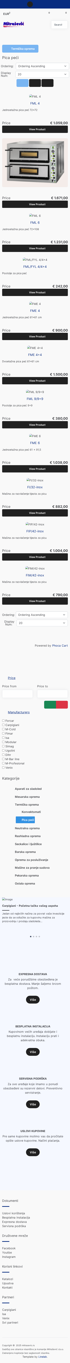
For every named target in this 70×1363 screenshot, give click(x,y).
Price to (42, 686)
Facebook (9, 1248)
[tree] (35, 836)
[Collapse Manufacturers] (4, 712)
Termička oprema (27, 804)
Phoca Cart (60, 645)
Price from (9, 686)
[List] (47, 83)
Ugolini (10, 750)
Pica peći (28, 820)
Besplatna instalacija (16, 1217)
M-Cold (10, 729)
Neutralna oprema (27, 828)
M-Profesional (14, 763)
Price (11, 678)
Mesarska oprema (27, 797)
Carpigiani (12, 725)
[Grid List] (35, 83)
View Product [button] (37, 129)
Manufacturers (19, 712)
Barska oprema (25, 852)
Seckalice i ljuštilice (28, 844)
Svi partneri (10, 1322)
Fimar (9, 733)
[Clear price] (62, 705)
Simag (9, 746)
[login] (30, 4)
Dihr (8, 755)
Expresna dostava (14, 1222)
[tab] (35, 678)
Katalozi (7, 1279)
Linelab (42, 1356)
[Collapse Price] (4, 678)
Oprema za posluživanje (31, 860)
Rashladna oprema (28, 836)
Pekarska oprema (27, 875)
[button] (30, 936)
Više (33, 999)
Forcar (9, 720)
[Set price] (50, 705)
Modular (11, 742)
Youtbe (7, 1252)
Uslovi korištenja (13, 1213)
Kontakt (7, 1287)
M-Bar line (12, 759)
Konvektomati (31, 812)
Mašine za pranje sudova (32, 867)
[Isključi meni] (39, 24)
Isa (7, 738)
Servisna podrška (14, 1226)
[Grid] (22, 83)
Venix (9, 767)
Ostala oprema (25, 883)
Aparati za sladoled (28, 789)
